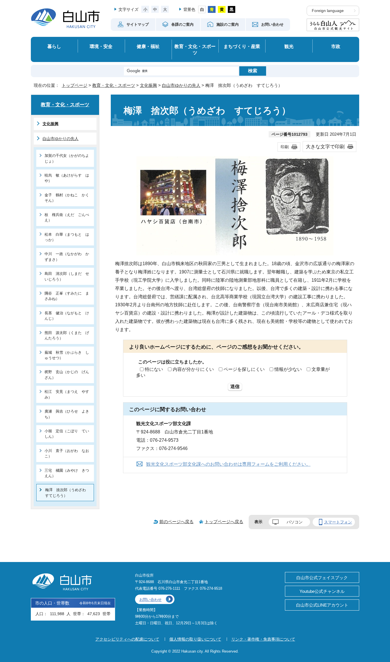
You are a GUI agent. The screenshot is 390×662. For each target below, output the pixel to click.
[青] (212, 9)
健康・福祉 (148, 46)
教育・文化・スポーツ (195, 49)
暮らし (54, 46)
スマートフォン (338, 522)
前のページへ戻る (176, 521)
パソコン (295, 522)
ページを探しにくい (244, 369)
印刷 (285, 147)
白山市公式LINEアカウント (322, 605)
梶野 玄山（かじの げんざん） (67, 374)
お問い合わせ (150, 599)
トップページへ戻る (224, 521)
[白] (202, 9)
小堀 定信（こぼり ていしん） (67, 434)
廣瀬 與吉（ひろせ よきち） (67, 414)
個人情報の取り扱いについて (195, 639)
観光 (288, 46)
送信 (235, 386)
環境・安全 (101, 46)
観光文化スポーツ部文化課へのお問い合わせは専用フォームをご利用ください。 (228, 464)
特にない (154, 369)
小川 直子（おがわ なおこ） (67, 453)
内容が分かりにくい (193, 369)
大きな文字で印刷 (325, 146)
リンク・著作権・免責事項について (263, 639)
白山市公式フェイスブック (322, 577)
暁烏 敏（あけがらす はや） (67, 178)
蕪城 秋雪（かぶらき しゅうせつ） (67, 355)
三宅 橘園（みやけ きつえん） (67, 473)
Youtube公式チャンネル (322, 591)
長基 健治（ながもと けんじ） (67, 316)
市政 (335, 46)
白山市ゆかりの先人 (181, 85)
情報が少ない (288, 369)
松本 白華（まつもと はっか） (67, 237)
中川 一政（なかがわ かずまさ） (67, 256)
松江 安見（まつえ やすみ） (67, 394)
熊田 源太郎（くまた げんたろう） (67, 335)
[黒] (232, 9)
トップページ (74, 85)
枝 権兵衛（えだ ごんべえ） (67, 217)
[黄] (222, 9)
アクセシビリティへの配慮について (127, 639)
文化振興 (148, 85)
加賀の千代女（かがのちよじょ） (67, 158)
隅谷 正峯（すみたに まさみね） (67, 296)
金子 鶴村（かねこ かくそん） (67, 198)
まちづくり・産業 (242, 46)
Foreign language (328, 11)
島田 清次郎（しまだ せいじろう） (67, 276)
